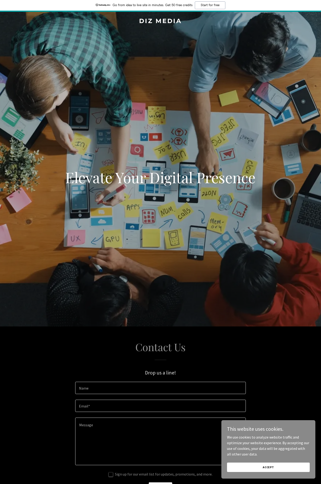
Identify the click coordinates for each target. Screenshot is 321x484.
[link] (160, 21)
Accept (268, 467)
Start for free (210, 5)
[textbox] (160, 388)
